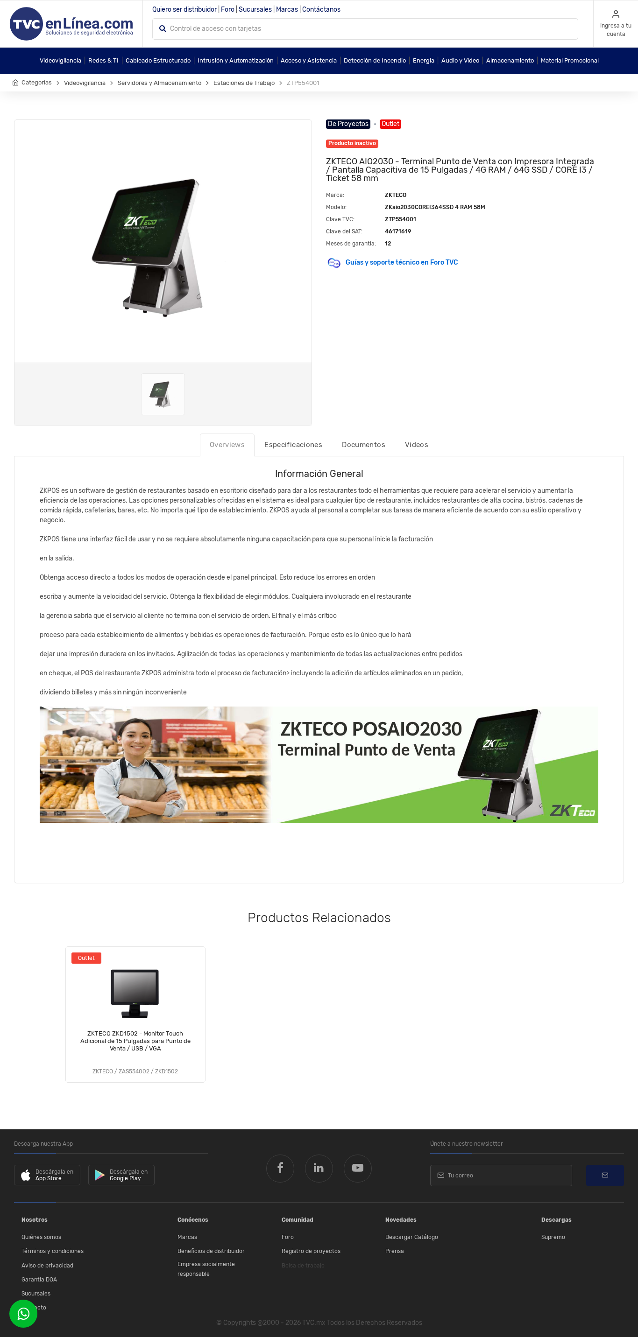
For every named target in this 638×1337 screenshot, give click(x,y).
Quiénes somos (41, 1237)
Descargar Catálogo (411, 1237)
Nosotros (34, 1220)
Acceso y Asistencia (309, 60)
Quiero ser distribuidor (184, 10)
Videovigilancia (60, 60)
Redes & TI (103, 60)
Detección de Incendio (375, 60)
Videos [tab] (416, 445)
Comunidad (297, 1220)
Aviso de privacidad (47, 1265)
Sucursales (255, 10)
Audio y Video (460, 60)
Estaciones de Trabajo (244, 82)
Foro (227, 10)
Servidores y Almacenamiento (159, 82)
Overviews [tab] (227, 445)
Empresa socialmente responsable (206, 1269)
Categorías (36, 82)
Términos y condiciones (52, 1251)
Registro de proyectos (311, 1251)
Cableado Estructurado (158, 60)
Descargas (556, 1220)
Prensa (394, 1251)
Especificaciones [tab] (293, 445)
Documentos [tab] (363, 445)
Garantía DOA (39, 1279)
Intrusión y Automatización (236, 60)
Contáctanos (321, 10)
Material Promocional (570, 60)
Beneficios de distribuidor (211, 1251)
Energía (423, 60)
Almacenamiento (510, 60)
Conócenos (192, 1220)
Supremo (553, 1237)
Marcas (287, 10)
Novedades (401, 1220)
